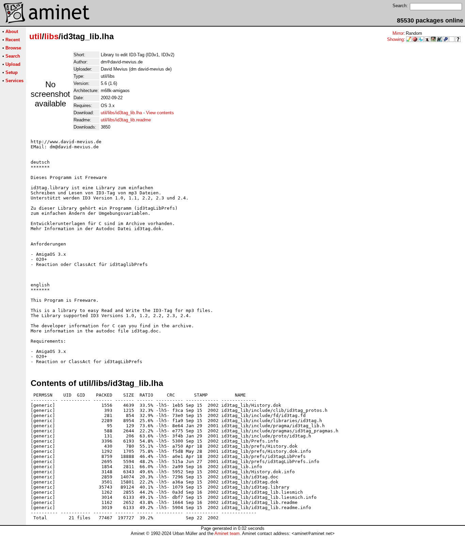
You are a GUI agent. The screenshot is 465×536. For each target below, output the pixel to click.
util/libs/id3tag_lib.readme (126, 119)
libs (51, 36)
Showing (395, 39)
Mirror (398, 33)
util (35, 36)
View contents (160, 112)
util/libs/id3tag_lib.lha (121, 112)
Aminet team (227, 533)
